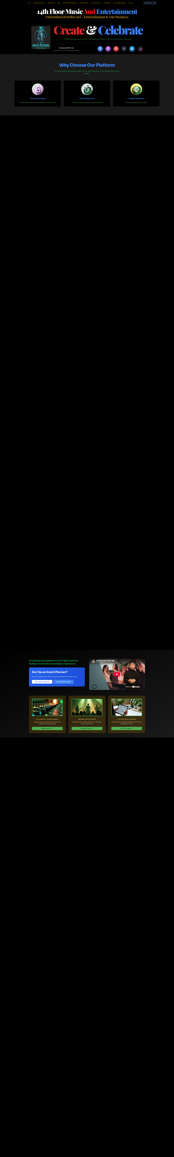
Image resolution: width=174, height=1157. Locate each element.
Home (29, 3)
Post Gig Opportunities (119, 3)
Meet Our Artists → (87, 728)
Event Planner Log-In (63, 682)
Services (131, 3)
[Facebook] (100, 48)
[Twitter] (124, 48)
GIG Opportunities (96, 3)
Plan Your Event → (126, 728)
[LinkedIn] (132, 48)
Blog (59, 3)
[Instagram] (108, 48)
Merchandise (107, 3)
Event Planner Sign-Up (42, 682)
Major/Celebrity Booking (70, 3)
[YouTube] (116, 48)
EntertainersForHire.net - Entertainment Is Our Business (87, 17)
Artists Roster (51, 3)
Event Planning (84, 3)
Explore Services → (47, 728)
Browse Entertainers (39, 3)
